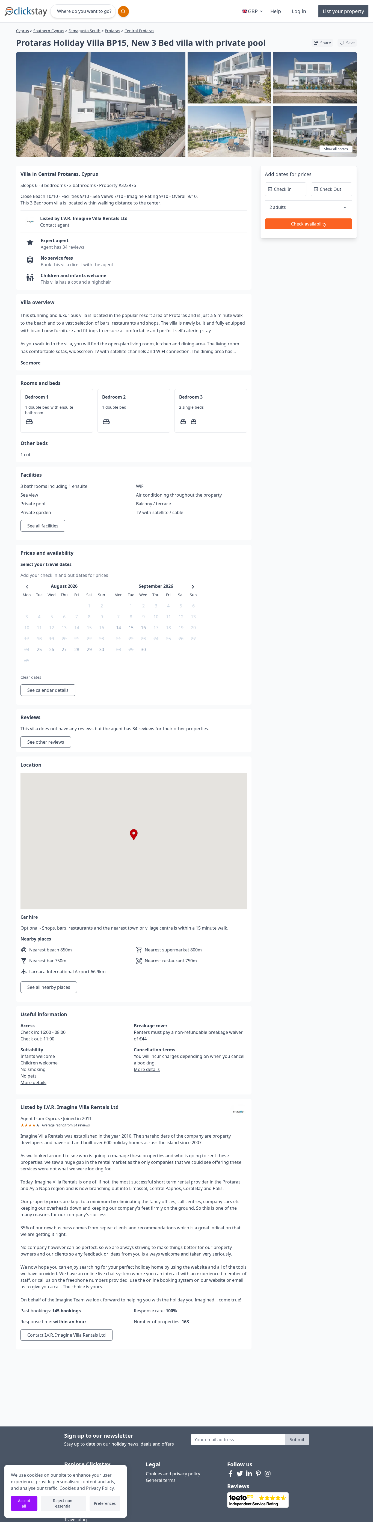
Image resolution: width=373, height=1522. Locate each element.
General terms (161, 1480)
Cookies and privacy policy (173, 1474)
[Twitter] (239, 1473)
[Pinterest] (258, 1473)
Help (275, 11)
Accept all (24, 1503)
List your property (343, 11)
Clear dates (30, 677)
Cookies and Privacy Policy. (87, 1488)
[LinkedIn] (249, 1473)
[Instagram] (267, 1473)
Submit (297, 1440)
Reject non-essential (63, 1503)
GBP (253, 11)
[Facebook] (230, 1473)
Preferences (105, 1503)
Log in (299, 11)
